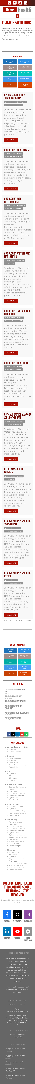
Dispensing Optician (16, 796)
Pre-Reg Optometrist (16, 841)
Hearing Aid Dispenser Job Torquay (15, 1062)
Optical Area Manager (17, 835)
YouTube (17, 938)
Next (28, 620)
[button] (10, 102)
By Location (13, 750)
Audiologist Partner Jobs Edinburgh (17, 312)
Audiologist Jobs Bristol (17, 363)
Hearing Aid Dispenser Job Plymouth (15, 1056)
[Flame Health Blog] (28, 931)
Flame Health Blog (28, 939)
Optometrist (13, 839)
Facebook (7, 921)
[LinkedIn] (7, 931)
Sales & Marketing (15, 800)
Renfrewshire (14, 843)
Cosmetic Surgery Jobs (17, 747)
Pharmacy (11, 850)
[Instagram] (28, 914)
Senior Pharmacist (15, 870)
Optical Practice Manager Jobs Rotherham (17, 416)
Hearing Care (13, 804)
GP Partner (13, 778)
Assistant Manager (15, 822)
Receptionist (13, 767)
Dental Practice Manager (18, 765)
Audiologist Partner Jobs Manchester (17, 255)
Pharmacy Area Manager (18, 863)
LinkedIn (7, 938)
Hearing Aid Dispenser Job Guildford (15, 1049)
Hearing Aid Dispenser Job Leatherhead (15, 1069)
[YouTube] (17, 931)
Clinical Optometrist (16, 826)
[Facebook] (7, 914)
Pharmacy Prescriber (16, 867)
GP (8, 771)
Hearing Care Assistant (17, 813)
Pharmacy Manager (16, 865)
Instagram (28, 921)
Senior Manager (15, 846)
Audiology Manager (16, 807)
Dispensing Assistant (16, 859)
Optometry (12, 819)
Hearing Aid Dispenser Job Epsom (15, 1076)
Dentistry (11, 756)
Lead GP (12, 780)
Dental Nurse (14, 763)
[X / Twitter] (17, 914)
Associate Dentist (15, 758)
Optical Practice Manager (18, 837)
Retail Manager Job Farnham (14, 470)
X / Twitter (17, 921)
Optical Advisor (14, 815)
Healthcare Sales (14, 784)
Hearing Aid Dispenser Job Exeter (17, 574)
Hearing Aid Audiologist (17, 811)
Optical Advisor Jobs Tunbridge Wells (14, 96)
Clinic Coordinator (15, 752)
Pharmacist (13, 861)
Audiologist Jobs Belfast (17, 150)
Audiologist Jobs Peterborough (12, 200)
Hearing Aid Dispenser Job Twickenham (17, 522)
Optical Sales (13, 798)
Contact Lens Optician (17, 793)
